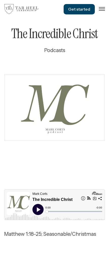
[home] (21, 9)
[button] (102, 9)
